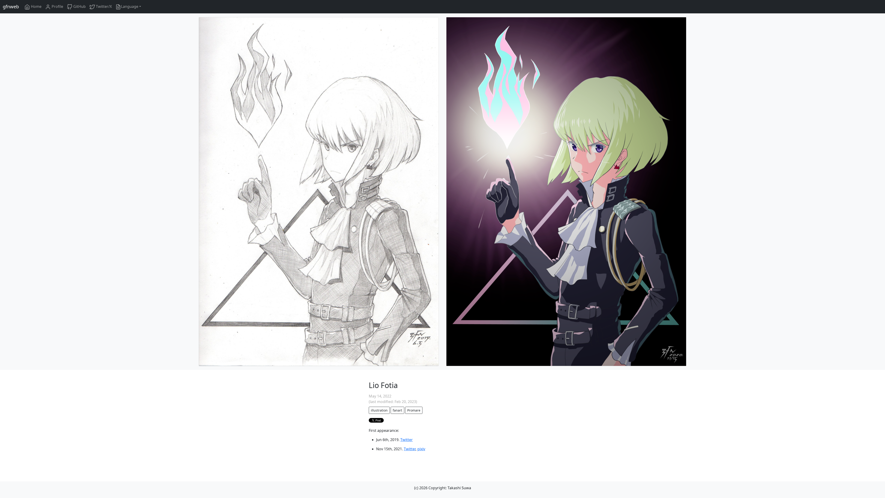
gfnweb (11, 6)
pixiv (421, 448)
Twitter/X (103, 6)
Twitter (406, 439)
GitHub (79, 6)
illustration (379, 410)
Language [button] (129, 6)
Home (35, 6)
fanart (397, 410)
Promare (413, 410)
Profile (57, 6)
